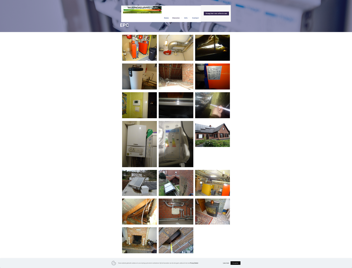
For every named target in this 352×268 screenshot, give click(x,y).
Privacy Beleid (194, 263)
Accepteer (235, 263)
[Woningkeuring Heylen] (142, 10)
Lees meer (226, 263)
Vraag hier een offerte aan (216, 13)
